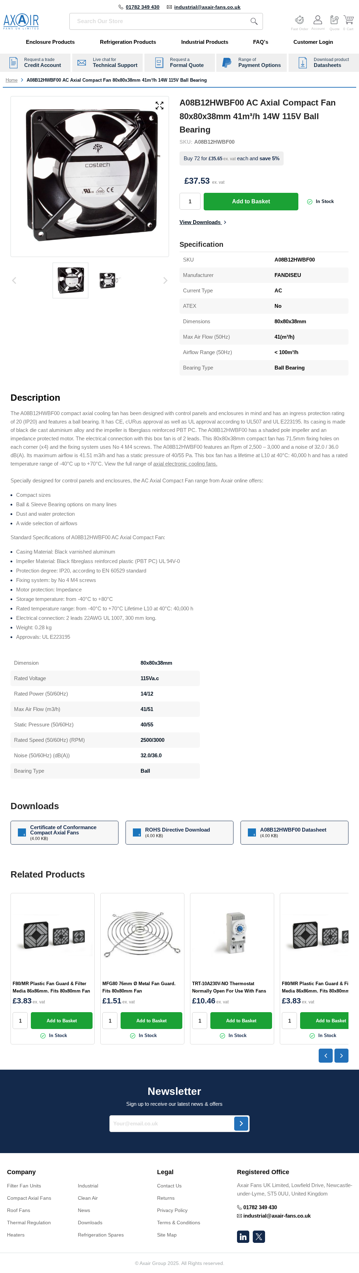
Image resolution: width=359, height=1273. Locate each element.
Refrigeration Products (128, 42)
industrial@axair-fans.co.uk (207, 7)
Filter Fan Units (24, 1186)
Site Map (167, 1235)
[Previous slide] (326, 1056)
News (84, 1210)
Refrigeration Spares (101, 1235)
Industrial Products (204, 42)
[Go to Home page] (21, 21)
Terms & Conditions (178, 1222)
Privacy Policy (172, 1210)
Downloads (90, 1222)
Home (12, 80)
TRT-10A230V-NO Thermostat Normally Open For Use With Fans (229, 987)
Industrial (88, 1186)
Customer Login (313, 42)
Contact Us (169, 1186)
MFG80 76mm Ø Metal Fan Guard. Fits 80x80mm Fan (139, 987)
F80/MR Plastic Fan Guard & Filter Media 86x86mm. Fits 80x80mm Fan (51, 987)
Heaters (16, 1235)
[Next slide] (341, 1056)
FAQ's (260, 42)
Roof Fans (18, 1210)
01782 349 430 (143, 7)
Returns (166, 1198)
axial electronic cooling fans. (185, 464)
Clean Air (88, 1198)
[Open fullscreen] (159, 106)
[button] (75, 1172)
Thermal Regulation (29, 1222)
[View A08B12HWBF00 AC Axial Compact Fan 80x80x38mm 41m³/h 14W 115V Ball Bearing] (70, 280)
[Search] (254, 21)
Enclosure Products (50, 42)
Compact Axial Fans (29, 1198)
